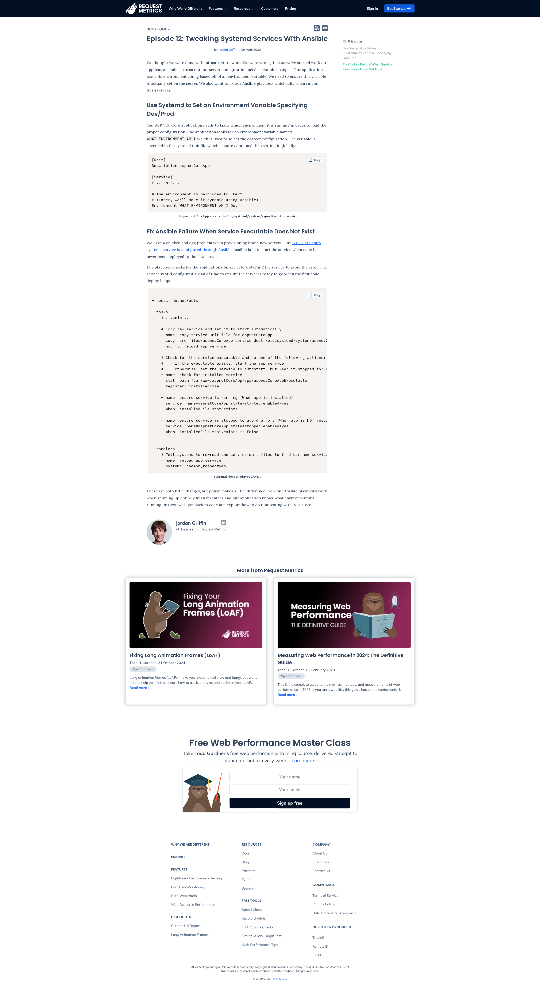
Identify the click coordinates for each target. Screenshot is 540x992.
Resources (242, 8)
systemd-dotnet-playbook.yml (237, 476)
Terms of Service (325, 895)
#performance (143, 669)
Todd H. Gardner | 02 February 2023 (306, 670)
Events (247, 880)
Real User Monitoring (187, 887)
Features (216, 8)
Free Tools (251, 900)
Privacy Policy (323, 904)
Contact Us (321, 871)
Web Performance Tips (260, 945)
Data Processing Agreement (334, 913)
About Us (319, 853)
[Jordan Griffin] (159, 532)
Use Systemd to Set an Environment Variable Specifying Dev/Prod (367, 53)
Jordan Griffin (228, 50)
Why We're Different (185, 8)
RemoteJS (320, 946)
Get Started (396, 8)
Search (247, 888)
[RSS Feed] (317, 29)
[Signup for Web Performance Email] (325, 29)
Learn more (301, 760)
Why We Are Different (190, 844)
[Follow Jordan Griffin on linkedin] (223, 523)
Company (321, 844)
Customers (269, 8)
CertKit (318, 955)
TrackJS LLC (278, 978)
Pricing (290, 8)
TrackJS (318, 937)
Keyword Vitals (254, 918)
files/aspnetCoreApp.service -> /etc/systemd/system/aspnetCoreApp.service (237, 216)
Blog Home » (158, 29)
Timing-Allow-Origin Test (262, 936)
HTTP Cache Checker (258, 927)
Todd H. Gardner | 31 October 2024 (157, 663)
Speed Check (252, 910)
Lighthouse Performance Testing (196, 878)
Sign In (372, 8)
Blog (245, 862)
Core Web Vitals (184, 896)
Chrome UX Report (186, 926)
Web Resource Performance (193, 904)
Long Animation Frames (190, 934)
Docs (246, 853)
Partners (248, 871)
